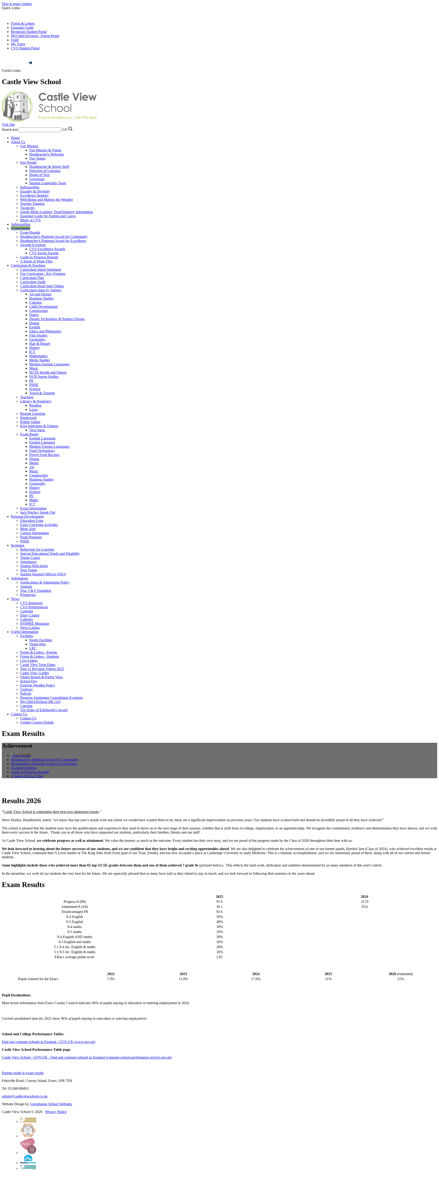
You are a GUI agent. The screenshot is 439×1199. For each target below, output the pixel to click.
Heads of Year (39, 175)
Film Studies (38, 335)
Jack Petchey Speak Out (37, 512)
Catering (35, 302)
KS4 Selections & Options (39, 426)
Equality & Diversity (35, 191)
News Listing (30, 628)
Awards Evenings (33, 245)
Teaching (26, 397)
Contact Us (19, 714)
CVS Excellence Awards (47, 249)
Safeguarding (29, 187)
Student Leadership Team (47, 183)
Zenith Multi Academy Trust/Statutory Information (56, 212)
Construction (38, 311)
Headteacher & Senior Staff (49, 167)
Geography (37, 339)
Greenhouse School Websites (51, 1104)
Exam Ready (29, 434)
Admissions (19, 578)
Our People (28, 162)
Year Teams (28, 570)
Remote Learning (32, 414)
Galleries (26, 619)
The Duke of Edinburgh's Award (43, 710)
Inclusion (17, 545)
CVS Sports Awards (44, 253)
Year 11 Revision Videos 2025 (42, 669)
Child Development (43, 306)
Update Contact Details (37, 722)
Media (33, 463)
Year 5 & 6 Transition (35, 591)
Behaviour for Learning (37, 549)
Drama (34, 323)
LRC (33, 648)
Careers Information (34, 533)
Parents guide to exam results (23, 1073)
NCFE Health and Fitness (48, 372)
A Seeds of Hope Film (36, 261)
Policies (25, 693)
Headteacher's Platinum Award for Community (54, 237)
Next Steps (37, 430)
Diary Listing (29, 615)
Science (34, 389)
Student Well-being (34, 566)
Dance (34, 315)
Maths (33, 500)
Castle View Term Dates (37, 665)
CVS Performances (34, 607)
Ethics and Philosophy (45, 331)
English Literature (42, 442)
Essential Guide (22, 28)
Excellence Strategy (34, 195)
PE (31, 381)
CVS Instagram (31, 603)
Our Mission (29, 146)
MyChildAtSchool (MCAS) (40, 702)
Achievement (20, 228)
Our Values (37, 158)
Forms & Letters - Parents (38, 652)
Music (33, 368)
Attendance (28, 562)
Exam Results (30, 232)
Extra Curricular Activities (39, 525)
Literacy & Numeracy (36, 401)
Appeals (26, 586)
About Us (18, 142)
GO (64, 129)
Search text (10, 129)
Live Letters (28, 661)
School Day (28, 681)
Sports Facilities (40, 640)
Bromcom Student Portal (29, 32)
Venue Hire (37, 644)
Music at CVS (30, 220)
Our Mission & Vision (45, 150)
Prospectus (28, 595)
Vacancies (27, 208)
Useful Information (24, 632)
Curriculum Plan (32, 278)
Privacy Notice (56, 1112)
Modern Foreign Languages (49, 364)
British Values (30, 422)
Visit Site (8, 124)
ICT (32, 352)
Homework (28, 418)
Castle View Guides (34, 673)
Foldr (15, 40)
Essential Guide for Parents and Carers (48, 216)
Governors (37, 179)
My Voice (18, 44)
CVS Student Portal (25, 48)
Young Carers (30, 558)
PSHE (33, 385)
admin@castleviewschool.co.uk (25, 1096)
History (34, 348)
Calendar (26, 611)
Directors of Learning (44, 171)
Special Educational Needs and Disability (50, 553)
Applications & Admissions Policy (45, 582)
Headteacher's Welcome (46, 154)
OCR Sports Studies (44, 376)
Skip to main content (17, 4)
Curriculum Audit (33, 282)
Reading (35, 405)
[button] (30, 63)
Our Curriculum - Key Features (42, 274)
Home (15, 138)
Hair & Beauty (40, 344)
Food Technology (42, 451)
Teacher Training (32, 204)
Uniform (26, 689)
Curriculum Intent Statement (40, 269)
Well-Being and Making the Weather (46, 199)
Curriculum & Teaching (28, 265)
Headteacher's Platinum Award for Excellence (53, 241)
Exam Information (33, 508)
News (15, 599)
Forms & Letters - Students (39, 656)
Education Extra (31, 521)
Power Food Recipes (44, 455)
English (34, 327)
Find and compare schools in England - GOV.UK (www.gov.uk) (48, 1042)
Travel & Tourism (42, 393)
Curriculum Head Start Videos (42, 286)
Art (31, 467)
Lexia (33, 409)
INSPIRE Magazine (34, 623)
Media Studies (39, 360)
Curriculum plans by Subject (40, 290)
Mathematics (38, 356)
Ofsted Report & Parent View (41, 677)
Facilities (26, 636)
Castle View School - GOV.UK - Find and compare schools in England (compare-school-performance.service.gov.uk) (87, 1057)
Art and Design (40, 294)
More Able (28, 529)
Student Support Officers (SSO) (43, 574)
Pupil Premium (31, 537)
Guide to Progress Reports (39, 257)
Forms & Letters (23, 23)
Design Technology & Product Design (57, 319)
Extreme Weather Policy (37, 685)
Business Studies (41, 298)
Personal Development (27, 516)
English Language (42, 438)
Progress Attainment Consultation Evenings (51, 698)
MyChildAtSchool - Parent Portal (35, 36)
